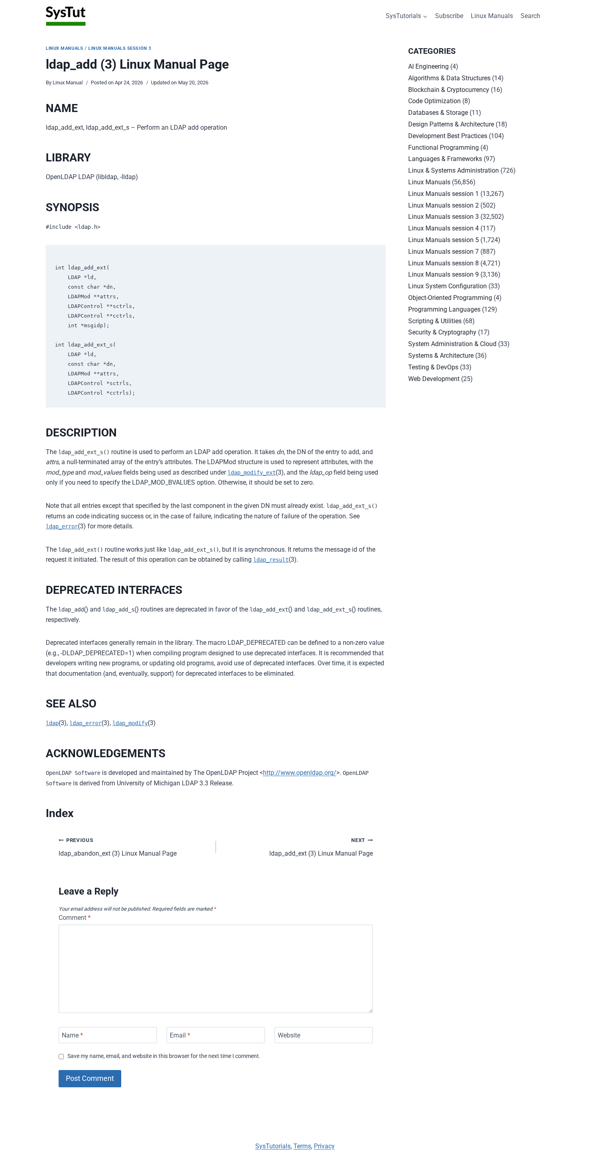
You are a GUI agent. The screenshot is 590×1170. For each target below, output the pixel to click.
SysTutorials (273, 1146)
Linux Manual (68, 82)
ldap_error (62, 526)
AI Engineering (428, 66)
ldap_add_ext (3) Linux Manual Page (321, 847)
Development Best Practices (447, 136)
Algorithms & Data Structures (449, 78)
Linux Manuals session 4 (443, 228)
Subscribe (449, 16)
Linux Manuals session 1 (443, 194)
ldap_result (271, 559)
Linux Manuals (492, 16)
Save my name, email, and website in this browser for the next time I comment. (163, 1056)
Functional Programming (443, 147)
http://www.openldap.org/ (299, 773)
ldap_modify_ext (252, 472)
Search (530, 16)
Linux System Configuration (447, 286)
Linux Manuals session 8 (443, 263)
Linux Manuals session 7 (443, 251)
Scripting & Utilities (435, 321)
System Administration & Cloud (452, 344)
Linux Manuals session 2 (443, 205)
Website (289, 1035)
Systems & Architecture (441, 355)
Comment (75, 917)
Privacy (324, 1146)
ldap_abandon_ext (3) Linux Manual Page (118, 847)
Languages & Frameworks (445, 159)
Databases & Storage (438, 112)
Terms (302, 1146)
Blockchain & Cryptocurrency (448, 90)
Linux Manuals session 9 (443, 274)
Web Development (434, 379)
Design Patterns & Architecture (451, 124)
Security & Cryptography (442, 332)
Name (72, 1035)
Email (180, 1035)
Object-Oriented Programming (450, 298)
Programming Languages (444, 309)
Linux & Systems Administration (453, 170)
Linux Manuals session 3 (119, 48)
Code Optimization (434, 101)
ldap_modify (130, 723)
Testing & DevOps (433, 367)
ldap (52, 723)
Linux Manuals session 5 (443, 240)
